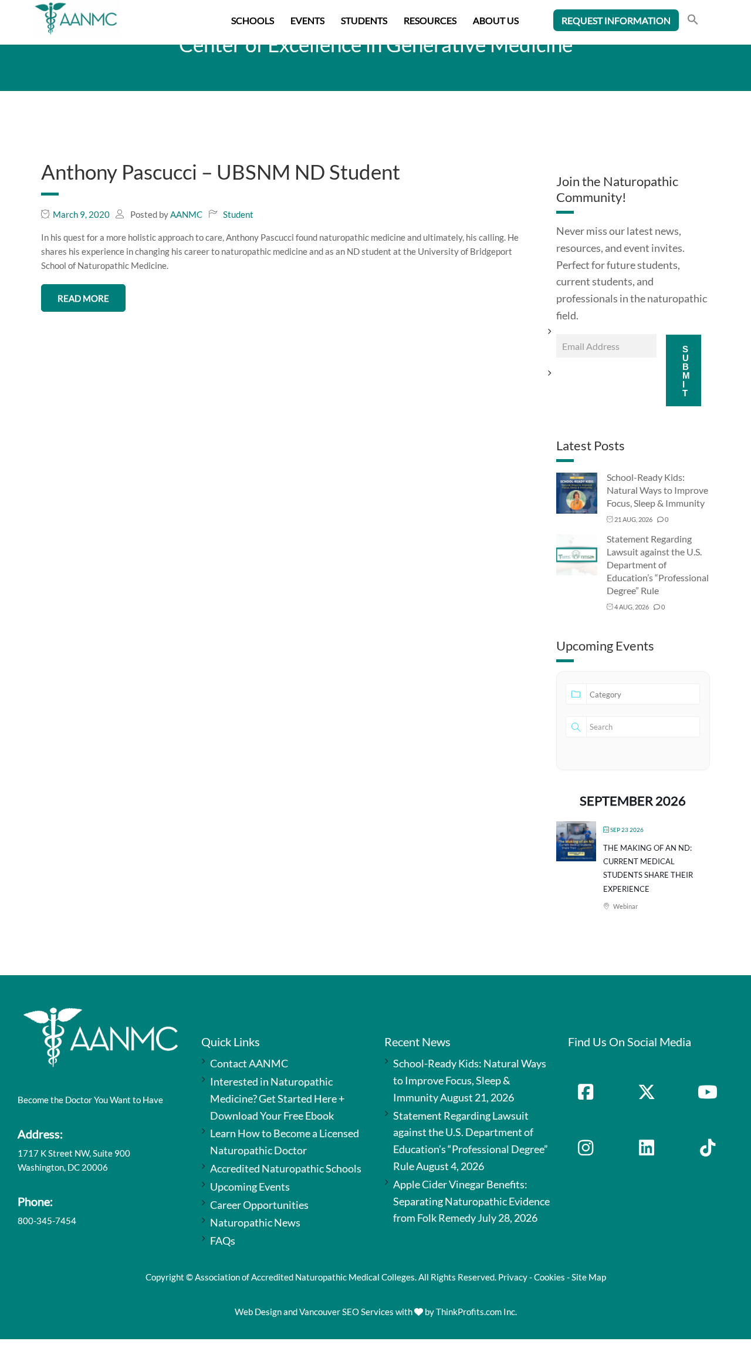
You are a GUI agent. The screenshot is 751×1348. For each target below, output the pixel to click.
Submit (686, 371)
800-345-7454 (47, 1220)
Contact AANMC (249, 1063)
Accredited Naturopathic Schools (285, 1168)
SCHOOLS (252, 20)
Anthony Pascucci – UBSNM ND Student (220, 171)
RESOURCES (430, 20)
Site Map (588, 1277)
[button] (693, 21)
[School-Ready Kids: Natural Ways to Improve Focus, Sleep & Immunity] (576, 492)
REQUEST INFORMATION (616, 20)
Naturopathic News (255, 1222)
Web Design (258, 1311)
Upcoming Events (250, 1186)
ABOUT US (496, 20)
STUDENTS (364, 20)
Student (238, 214)
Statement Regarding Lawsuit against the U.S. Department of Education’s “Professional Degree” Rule (658, 564)
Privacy (512, 1277)
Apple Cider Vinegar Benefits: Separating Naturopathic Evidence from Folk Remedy (471, 1201)
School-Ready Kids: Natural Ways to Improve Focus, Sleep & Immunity (657, 489)
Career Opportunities (259, 1204)
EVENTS (307, 20)
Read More (83, 298)
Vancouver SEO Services (346, 1311)
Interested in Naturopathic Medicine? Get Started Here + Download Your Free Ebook (277, 1098)
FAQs (222, 1240)
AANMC (186, 214)
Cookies (549, 1277)
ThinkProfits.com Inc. (476, 1311)
